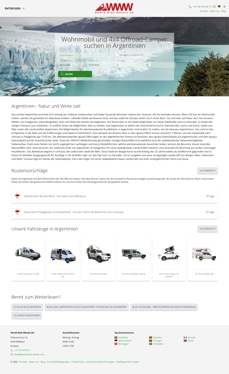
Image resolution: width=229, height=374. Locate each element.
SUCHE (69, 74)
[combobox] (85, 55)
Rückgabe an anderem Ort (131, 55)
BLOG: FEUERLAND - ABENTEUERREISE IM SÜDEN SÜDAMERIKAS (164, 306)
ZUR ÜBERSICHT (207, 170)
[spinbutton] (131, 65)
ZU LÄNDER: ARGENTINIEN (27, 315)
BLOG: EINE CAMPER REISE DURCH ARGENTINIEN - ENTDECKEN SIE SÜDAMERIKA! (87, 306)
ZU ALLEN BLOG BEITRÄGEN (27, 306)
